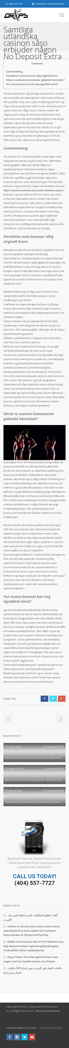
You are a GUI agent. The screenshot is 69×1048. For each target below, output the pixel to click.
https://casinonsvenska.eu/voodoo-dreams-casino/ (33, 190)
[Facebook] (9, 1037)
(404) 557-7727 (34, 883)
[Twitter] (24, 1037)
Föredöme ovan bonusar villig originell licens (32, 75)
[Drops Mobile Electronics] (22, 15)
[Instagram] (17, 1037)
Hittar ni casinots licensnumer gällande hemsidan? (35, 80)
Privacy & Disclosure (48, 1011)
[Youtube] (32, 1037)
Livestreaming (14, 71)
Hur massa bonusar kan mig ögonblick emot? (32, 84)
